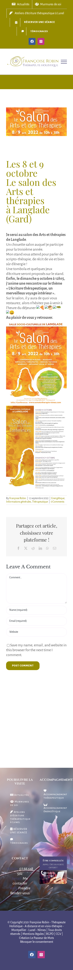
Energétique (57, 498)
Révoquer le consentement (36, 941)
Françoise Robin (17, 498)
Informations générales (18, 501)
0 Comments (57, 501)
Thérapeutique (40, 501)
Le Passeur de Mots (42, 938)
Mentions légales (33, 933)
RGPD (50, 933)
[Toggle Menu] (64, 62)
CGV (58, 933)
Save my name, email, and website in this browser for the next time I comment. (36, 650)
